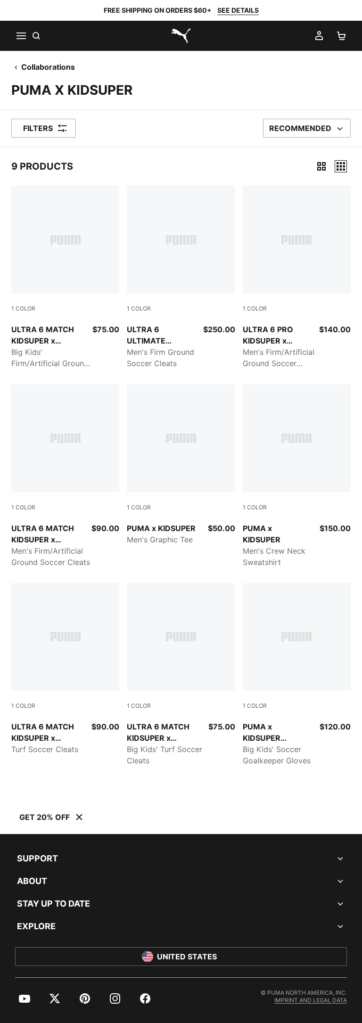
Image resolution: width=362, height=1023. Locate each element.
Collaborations (48, 67)
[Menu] (20, 35)
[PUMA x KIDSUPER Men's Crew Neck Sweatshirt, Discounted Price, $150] (297, 475)
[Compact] (321, 166)
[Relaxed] (341, 166)
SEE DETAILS (238, 10)
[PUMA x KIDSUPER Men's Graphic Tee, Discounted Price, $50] (181, 464)
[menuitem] (24, 998)
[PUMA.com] (181, 35)
